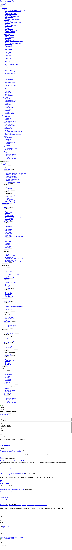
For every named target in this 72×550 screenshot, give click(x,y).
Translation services (7, 130)
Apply (1, 434)
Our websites (5, 152)
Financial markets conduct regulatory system (8, 468)
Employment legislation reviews (9, 35)
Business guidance (7, 47)
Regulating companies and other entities (35, 505)
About (1, 504)
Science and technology (6, 428)
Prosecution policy (7, 144)
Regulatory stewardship (7, 122)
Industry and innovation (8, 108)
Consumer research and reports (9, 48)
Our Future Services (8, 83)
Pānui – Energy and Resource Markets (10, 32)
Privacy (3, 543)
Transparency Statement (8, 149)
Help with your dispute (8, 118)
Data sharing (7, 147)
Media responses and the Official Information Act (11, 156)
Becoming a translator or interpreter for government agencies (13, 134)
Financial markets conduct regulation (10, 59)
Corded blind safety (7, 51)
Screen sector (7, 72)
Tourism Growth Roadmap (8, 86)
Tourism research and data (7, 91)
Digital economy (28, 505)
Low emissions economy (8, 27)
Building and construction (7, 9)
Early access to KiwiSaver (4, 483)
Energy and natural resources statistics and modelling (12, 25)
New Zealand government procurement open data (11, 126)
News (4, 151)
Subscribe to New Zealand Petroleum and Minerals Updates (13, 30)
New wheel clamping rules (8, 55)
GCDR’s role (7, 119)
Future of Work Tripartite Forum (9, 39)
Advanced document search (4, 414)
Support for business (8, 57)
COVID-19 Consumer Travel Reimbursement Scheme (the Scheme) (14, 56)
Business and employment (3, 450)
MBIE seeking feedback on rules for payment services (9, 506)
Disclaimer (3, 542)
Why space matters (7, 106)
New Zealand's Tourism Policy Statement (10, 85)
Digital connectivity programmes (9, 112)
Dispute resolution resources (9, 120)
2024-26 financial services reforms (6, 445)
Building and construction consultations (10, 13)
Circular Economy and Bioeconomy (10, 66)
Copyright (3, 541)
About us (6, 105)
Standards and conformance (9, 61)
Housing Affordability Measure (9, 21)
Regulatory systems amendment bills (10, 124)
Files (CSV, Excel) (5, 420)
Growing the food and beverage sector (10, 68)
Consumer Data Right (8, 58)
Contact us (5, 153)
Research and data (7, 103)
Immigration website (8, 80)
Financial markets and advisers (6, 432)
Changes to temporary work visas (9, 79)
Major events (7, 69)
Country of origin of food (8, 52)
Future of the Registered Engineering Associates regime (12, 19)
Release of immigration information (10, 82)
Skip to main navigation (9, 0)
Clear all (1, 433)
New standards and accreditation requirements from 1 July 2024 (13, 131)
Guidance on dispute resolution (9, 117)
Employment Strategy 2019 (9, 42)
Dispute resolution (11, 451)
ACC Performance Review (8, 44)
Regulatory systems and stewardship (20, 473)
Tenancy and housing (6, 20)
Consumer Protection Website (9, 46)
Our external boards (8, 141)
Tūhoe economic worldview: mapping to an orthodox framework (13, 74)
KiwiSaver (22, 489)
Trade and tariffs (7, 62)
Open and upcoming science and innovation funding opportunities (14, 99)
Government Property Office (7, 127)
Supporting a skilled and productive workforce (11, 15)
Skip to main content (3, 0)
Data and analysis (4, 3)
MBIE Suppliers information (7, 159)
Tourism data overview (8, 92)
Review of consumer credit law (9, 49)
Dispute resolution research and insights (10, 121)
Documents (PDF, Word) (6, 419)
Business (4, 423)
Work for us (5, 146)
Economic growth (6, 65)
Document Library (4, 4)
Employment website (8, 38)
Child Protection (7, 145)
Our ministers (7, 140)
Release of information (8, 150)
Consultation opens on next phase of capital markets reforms (10, 475)
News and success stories (8, 102)
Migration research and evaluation (9, 81)
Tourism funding (7, 88)
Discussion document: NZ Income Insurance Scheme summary (13, 43)
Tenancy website (7, 23)
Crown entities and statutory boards (10, 142)
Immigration (5, 77)
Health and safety (7, 36)
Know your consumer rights (9, 45)
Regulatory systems (16, 451)
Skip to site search (14, 0)
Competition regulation (12, 505)
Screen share (7, 157)
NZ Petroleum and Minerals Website (10, 31)
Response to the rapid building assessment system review (12, 12)
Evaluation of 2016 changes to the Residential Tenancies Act (13, 22)
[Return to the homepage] (7, 1)
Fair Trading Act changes (8, 53)
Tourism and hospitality (7, 84)
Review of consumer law (8, 50)
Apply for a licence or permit (9, 107)
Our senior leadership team (8, 137)
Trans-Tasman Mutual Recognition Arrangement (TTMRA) (13, 64)
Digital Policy (7, 67)
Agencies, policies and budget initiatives (10, 100)
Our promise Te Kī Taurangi (9, 138)
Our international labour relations (9, 37)
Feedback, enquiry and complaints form (10, 154)
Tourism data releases (8, 93)
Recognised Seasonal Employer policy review (11, 78)
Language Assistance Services (8, 128)
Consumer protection (17, 505)
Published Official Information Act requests (11, 148)
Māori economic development (9, 70)
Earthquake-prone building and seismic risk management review (13, 18)
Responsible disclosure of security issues (10, 158)
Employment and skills (7, 34)
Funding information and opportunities (10, 101)
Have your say (2, 458)
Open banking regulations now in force (7, 499)
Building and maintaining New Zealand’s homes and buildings (13, 11)
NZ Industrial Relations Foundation (10, 40)
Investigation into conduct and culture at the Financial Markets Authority (12, 460)
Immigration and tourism (5, 527)
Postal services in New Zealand (9, 113)
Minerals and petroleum (8, 26)
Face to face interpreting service (9, 129)
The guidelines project (8, 133)
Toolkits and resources (8, 132)
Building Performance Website (9, 17)
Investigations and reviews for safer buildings (11, 14)
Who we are (5, 136)
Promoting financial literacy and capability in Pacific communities (14, 71)
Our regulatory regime (8, 109)
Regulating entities (7, 60)
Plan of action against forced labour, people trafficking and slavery (14, 41)
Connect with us (7, 110)
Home (1, 408)
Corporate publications (8, 139)
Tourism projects (7, 89)
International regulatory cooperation (10, 125)
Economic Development (6, 424)
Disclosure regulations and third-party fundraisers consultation (13, 54)
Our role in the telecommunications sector (10, 111)
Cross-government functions (4, 473)
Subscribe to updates (8, 104)
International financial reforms (25, 496)
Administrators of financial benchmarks (7, 491)
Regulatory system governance (9, 123)
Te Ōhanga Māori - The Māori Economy (10, 73)
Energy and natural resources (6, 426)
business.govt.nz (7, 63)
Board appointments (8, 143)
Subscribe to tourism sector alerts (9, 90)
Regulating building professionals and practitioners (12, 16)
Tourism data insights (8, 94)
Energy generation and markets (9, 29)
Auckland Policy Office (7, 116)
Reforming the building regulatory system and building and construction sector (15, 10)
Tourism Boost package (8, 87)
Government (15, 474)
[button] (36, 520)
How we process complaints (9, 155)
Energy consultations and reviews (9, 24)
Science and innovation (7, 98)
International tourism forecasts (9, 95)
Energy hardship (7, 28)
